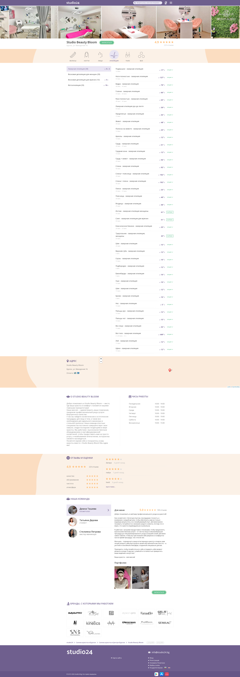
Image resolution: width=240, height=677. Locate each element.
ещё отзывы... (111, 487)
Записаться (107, 43)
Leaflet (228, 387)
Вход (151, 658)
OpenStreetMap (236, 387)
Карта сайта (117, 658)
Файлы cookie (155, 665)
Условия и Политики (157, 663)
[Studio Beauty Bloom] (165, 667)
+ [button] (101, 359)
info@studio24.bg (160, 652)
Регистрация (154, 660)
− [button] (101, 361)
